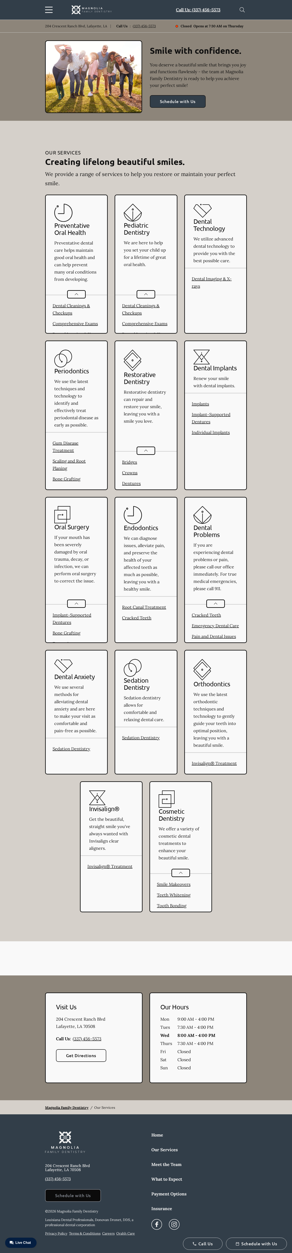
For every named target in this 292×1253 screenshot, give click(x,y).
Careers (108, 1233)
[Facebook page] (156, 1224)
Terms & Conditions (84, 1233)
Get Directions (81, 1055)
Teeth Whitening (173, 895)
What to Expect (166, 1179)
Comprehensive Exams (75, 323)
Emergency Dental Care (215, 625)
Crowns (129, 472)
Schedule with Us (178, 101)
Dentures (131, 483)
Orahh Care (125, 1233)
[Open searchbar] (242, 10)
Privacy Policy (56, 1233)
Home (157, 1135)
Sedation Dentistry (71, 748)
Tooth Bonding (171, 905)
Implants (200, 403)
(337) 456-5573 (144, 26)
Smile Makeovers (173, 884)
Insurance (161, 1208)
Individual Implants (211, 432)
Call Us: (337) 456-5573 (198, 9)
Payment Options (169, 1193)
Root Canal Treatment (144, 607)
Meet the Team (166, 1164)
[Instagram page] (174, 1224)
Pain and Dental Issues (214, 636)
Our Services (164, 1149)
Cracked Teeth (136, 617)
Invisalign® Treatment (214, 763)
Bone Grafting (66, 479)
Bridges (129, 462)
